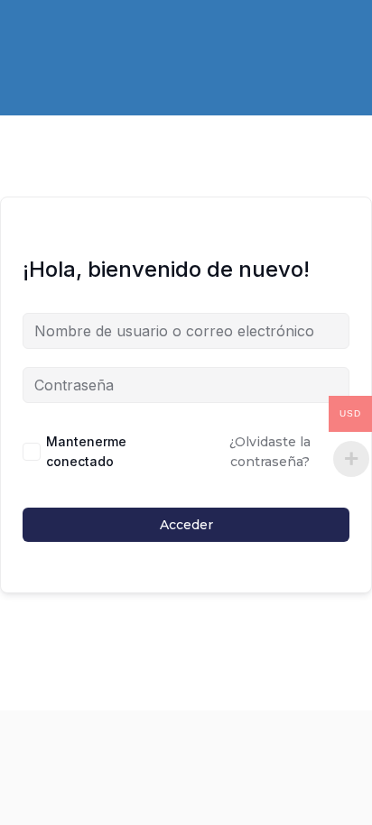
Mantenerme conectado (86, 451)
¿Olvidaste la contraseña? (270, 452)
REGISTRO (124, 41)
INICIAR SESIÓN (233, 41)
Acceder (186, 525)
